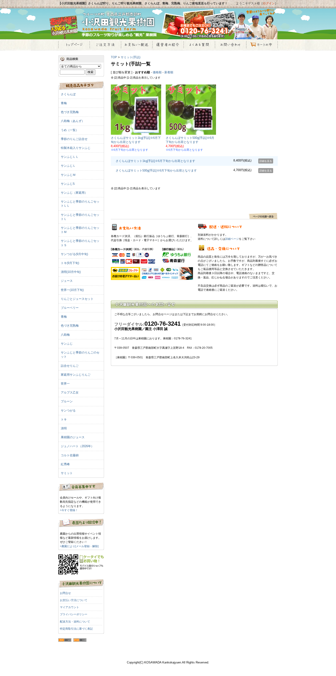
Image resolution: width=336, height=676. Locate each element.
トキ (64, 419)
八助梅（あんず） (73, 121)
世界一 (65, 383)
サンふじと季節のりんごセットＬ (80, 217)
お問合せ (65, 593)
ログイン (269, 3)
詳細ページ (232, 238)
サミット (67, 473)
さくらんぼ (68, 94)
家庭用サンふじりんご (76, 374)
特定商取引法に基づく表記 (76, 628)
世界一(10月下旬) (72, 290)
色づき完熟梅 (70, 112)
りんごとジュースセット (77, 299)
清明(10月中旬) (71, 272)
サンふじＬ (68, 165)
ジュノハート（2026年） (77, 446)
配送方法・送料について (75, 621)
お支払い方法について (73, 600)
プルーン (67, 401)
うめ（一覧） (70, 130)
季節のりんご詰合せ (74, 139)
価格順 (157, 72)
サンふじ (67, 343)
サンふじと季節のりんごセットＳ (80, 243)
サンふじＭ (68, 175)
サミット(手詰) (130, 57)
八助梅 (65, 334)
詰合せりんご (70, 365)
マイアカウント (69, 607)
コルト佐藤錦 (70, 455)
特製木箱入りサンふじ (76, 148)
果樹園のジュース (73, 437)
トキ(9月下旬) (70, 263)
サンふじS (68, 183)
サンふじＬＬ (70, 156)
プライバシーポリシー (73, 614)
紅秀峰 (65, 464)
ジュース (67, 281)
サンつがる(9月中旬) (74, 254)
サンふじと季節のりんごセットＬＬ (80, 203)
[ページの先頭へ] (263, 218)
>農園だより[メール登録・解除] (79, 546)
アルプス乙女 (70, 392)
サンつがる (68, 410)
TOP (114, 57)
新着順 (168, 72)
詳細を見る (265, 161)
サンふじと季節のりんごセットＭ (80, 230)
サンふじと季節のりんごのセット (80, 354)
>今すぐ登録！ (69, 510)
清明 (64, 428)
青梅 (64, 103)
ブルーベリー (70, 307)
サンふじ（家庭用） (74, 192)
